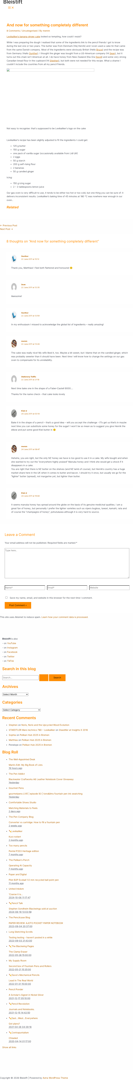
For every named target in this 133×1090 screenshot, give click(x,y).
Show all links (9, 1047)
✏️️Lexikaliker (15, 831)
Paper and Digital (18, 874)
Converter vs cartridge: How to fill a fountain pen (34, 822)
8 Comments (13, 30)
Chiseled (13, 1038)
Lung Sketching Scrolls (21, 932)
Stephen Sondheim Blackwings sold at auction (33, 908)
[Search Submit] (43, 677)
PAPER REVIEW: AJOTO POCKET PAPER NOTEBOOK (36, 923)
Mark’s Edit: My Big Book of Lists (25, 765)
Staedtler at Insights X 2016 (73, 730)
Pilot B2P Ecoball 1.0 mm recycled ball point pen (34, 880)
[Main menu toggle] (11, 8)
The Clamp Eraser (18, 951)
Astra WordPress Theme (55, 1078)
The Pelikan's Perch (19, 860)
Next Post (6, 229)
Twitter (10, 656)
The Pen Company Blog (21, 817)
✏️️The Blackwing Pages (21, 946)
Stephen (54, 60)
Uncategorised (29, 30)
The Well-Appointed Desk (22, 759)
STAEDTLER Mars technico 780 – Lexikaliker (32, 730)
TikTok (10, 661)
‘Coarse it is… (16, 894)
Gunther (33, 53)
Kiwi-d (24, 411)
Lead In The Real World (21, 980)
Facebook (12, 652)
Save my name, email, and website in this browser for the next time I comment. (51, 598)
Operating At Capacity (20, 865)
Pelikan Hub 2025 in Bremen (34, 735)
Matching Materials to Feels (23, 808)
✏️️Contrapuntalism (19, 1032)
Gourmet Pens (16, 788)
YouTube (11, 643)
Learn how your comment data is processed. (65, 617)
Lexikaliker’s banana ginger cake (23, 36)
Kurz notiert (15, 836)
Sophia (12, 735)
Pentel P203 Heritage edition (24, 851)
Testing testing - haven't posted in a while (30, 937)
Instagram (12, 647)
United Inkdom (16, 888)
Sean (112, 53)
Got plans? (14, 1023)
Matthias (13, 740)
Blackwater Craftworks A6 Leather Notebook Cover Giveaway (41, 779)
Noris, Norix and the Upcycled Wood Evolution (45, 725)
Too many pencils (18, 845)
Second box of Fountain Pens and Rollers (30, 966)
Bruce (99, 49)
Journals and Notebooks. (22, 1009)
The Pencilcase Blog (19, 917)
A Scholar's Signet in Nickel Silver (26, 995)
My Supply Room (17, 960)
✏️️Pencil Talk (16, 903)
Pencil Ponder (16, 989)
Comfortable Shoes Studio (22, 802)
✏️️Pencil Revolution (19, 1003)
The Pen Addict (17, 773)
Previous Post (8, 225)
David (99, 57)
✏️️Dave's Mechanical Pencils (24, 975)
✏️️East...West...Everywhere (23, 1018)
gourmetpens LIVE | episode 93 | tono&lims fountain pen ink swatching (45, 793)
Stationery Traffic (28, 377)
